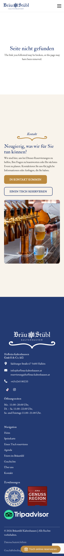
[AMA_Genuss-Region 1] (37, 496)
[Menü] (59, 6)
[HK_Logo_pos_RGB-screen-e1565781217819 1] (14, 496)
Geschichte (10, 461)
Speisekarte (9, 438)
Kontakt (8, 473)
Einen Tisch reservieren (16, 444)
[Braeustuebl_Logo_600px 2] (16, 6)
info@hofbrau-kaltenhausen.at (26, 370)
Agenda (8, 450)
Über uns (8, 467)
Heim (7, 433)
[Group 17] (32, 514)
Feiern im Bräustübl (14, 455)
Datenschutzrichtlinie (15, 542)
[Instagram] (14, 389)
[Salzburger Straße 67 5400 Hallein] (7, 364)
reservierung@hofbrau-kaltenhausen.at (30, 374)
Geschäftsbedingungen (15, 550)
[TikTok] (7, 389)
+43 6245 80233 (19, 381)
